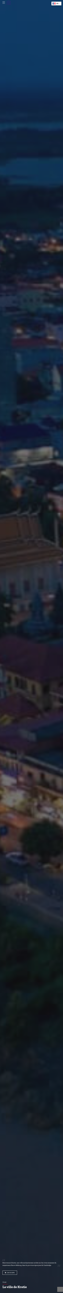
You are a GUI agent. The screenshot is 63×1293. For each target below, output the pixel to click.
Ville (4, 1282)
